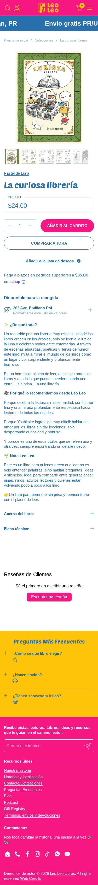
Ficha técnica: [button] (16, 529)
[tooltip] (78, 261)
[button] (7, 8)
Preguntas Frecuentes (23, 789)
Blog (7, 796)
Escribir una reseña (49, 597)
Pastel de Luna (16, 173)
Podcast (11, 802)
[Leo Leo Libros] (48, 8)
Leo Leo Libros (62, 873)
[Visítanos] (17, 8)
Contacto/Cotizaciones (23, 783)
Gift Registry (14, 808)
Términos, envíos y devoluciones (32, 815)
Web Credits (30, 878)
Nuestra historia (17, 770)
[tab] (90, 310)
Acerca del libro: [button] (19, 513)
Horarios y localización (23, 777)
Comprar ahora (49, 243)
